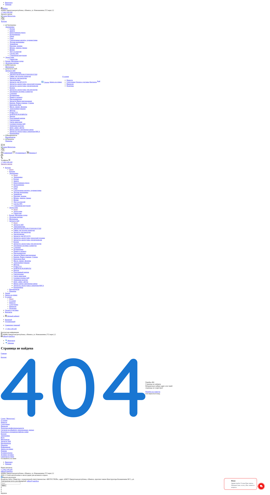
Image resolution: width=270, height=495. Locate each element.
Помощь (4, 451)
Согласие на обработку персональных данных (17, 430)
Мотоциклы (5, 439)
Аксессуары (18, 211)
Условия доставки (7, 455)
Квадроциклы (6, 443)
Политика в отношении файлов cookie (14, 432)
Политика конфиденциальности (12, 428)
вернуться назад (154, 394)
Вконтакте (9, 2)
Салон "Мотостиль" (8, 418)
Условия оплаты (6, 453)
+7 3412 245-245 (6, 12)
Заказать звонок (6, 164)
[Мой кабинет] (2, 155)
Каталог (12, 171)
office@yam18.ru (9, 336)
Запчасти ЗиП (19, 225)
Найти (3, 485)
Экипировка (18, 177)
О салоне (12, 301)
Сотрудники (5, 424)
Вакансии (4, 426)
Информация (5, 447)
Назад (11, 169)
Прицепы (4, 445)
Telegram (8, 4)
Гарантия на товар (7, 456)
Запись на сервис (7, 449)
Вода (2, 437)
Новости (4, 422)
